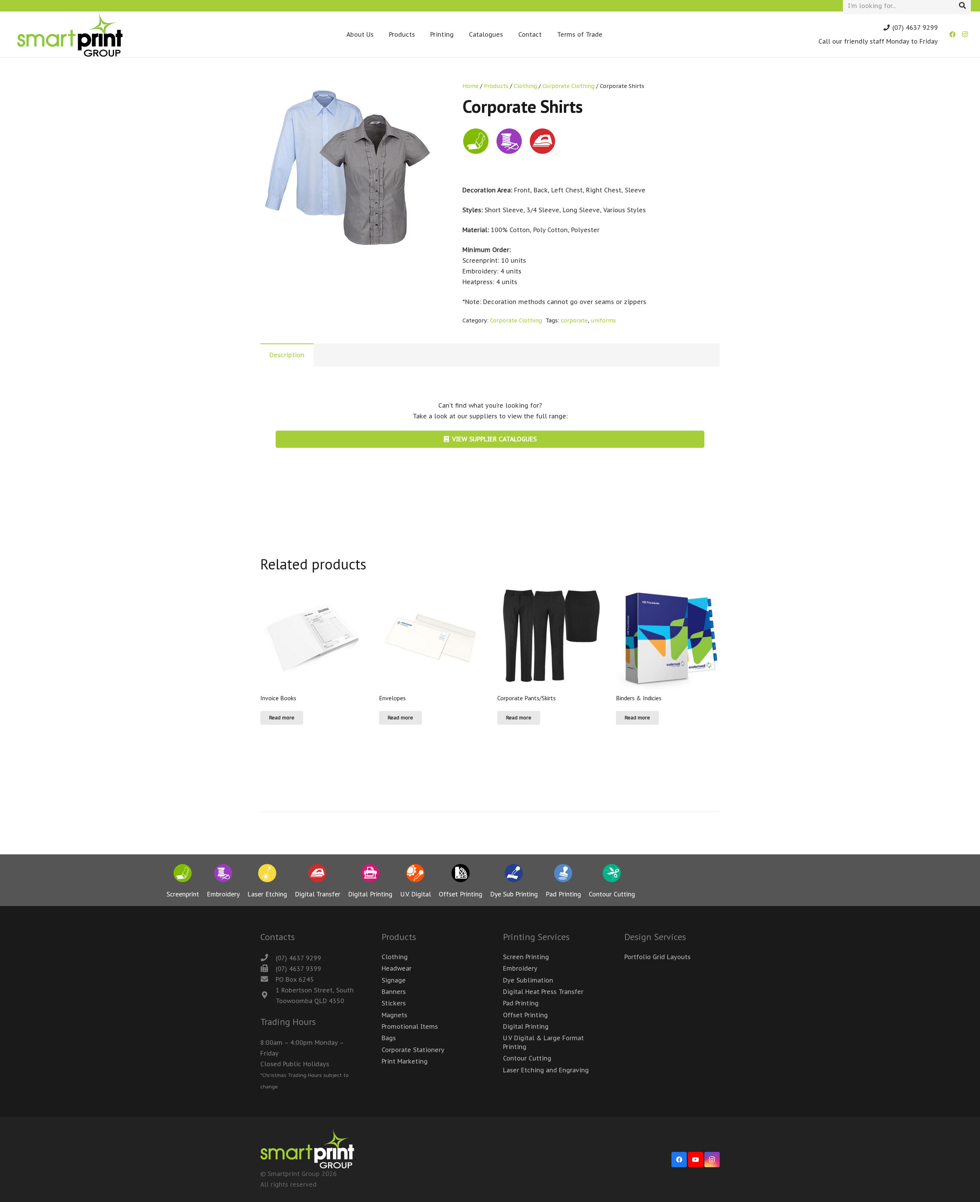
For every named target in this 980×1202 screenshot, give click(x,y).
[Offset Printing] (460, 875)
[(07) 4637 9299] (268, 958)
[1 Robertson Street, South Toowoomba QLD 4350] (268, 995)
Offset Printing (525, 1015)
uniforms (603, 320)
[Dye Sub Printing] (514, 875)
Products (496, 85)
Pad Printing (521, 1003)
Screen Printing (526, 957)
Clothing (525, 85)
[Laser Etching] (267, 875)
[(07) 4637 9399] (268, 968)
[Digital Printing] (370, 875)
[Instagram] (965, 34)
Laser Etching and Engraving (546, 1070)
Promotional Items (410, 1026)
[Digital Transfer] (317, 875)
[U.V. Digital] (415, 875)
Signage (394, 980)
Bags (389, 1038)
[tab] (287, 354)
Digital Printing (526, 1026)
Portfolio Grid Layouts (657, 957)
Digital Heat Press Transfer (543, 991)
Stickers (394, 1003)
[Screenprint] (183, 875)
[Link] (70, 34)
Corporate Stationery (413, 1050)
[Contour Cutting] (612, 875)
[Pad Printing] (563, 875)
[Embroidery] (223, 875)
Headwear (397, 968)
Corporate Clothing (568, 85)
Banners (394, 991)
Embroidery (520, 968)
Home (470, 85)
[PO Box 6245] (268, 979)
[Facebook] (952, 34)
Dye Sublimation (528, 980)
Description (287, 355)
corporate (574, 320)
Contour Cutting (527, 1058)
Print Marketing (405, 1061)
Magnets (394, 1015)
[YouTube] (695, 1159)
